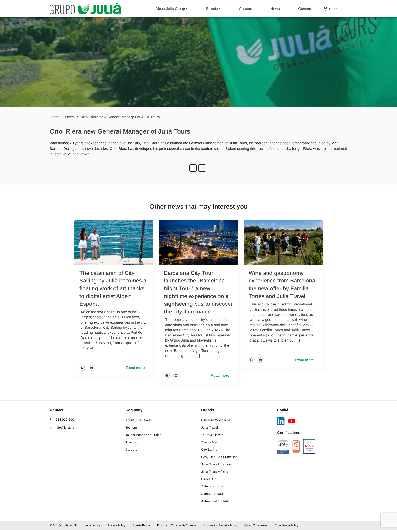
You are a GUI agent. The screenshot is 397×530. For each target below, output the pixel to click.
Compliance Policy (286, 525)
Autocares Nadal (213, 494)
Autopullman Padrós (216, 501)
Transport (132, 442)
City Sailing (209, 449)
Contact (304, 9)
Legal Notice (92, 525)
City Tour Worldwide (215, 420)
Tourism (131, 427)
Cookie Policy (141, 525)
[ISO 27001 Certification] (296, 446)
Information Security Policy (220, 525)
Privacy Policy (116, 525)
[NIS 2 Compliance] (309, 446)
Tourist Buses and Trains (143, 435)
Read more (135, 368)
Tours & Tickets (212, 435)
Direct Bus (208, 479)
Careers (245, 9)
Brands (212, 9)
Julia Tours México (214, 471)
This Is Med (209, 442)
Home (55, 117)
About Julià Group (170, 9)
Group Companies (255, 525)
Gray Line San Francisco (219, 457)
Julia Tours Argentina (216, 464)
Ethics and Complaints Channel (177, 525)
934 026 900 (64, 419)
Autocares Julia (212, 486)
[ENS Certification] (283, 446)
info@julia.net (65, 427)
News (275, 9)
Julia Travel (209, 427)
